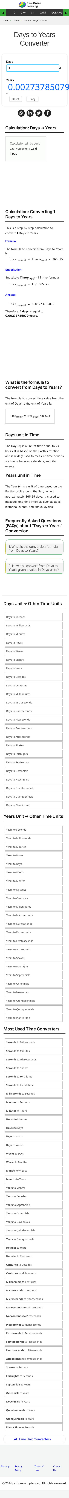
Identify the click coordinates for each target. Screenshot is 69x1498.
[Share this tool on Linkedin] (30, 113)
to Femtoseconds (24, 1333)
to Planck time (20, 1085)
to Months (16, 1162)
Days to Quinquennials (19, 796)
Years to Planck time (18, 1017)
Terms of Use (39, 1468)
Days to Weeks (14, 651)
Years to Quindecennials (20, 1000)
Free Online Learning (34, 5)
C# (32, 12)
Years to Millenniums (18, 906)
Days (9, 61)
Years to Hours (14, 855)
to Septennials (18, 1205)
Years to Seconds (16, 829)
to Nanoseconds (24, 1299)
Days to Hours (14, 642)
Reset (15, 99)
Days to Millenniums (18, 694)
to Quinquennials (20, 1239)
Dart (43, 12)
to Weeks (14, 1145)
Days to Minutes (15, 634)
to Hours (16, 1110)
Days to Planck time (17, 805)
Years (10, 80)
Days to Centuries (16, 685)
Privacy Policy (18, 1468)
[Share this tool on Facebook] (47, 113)
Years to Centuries (17, 898)
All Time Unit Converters (33, 1439)
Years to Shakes (15, 958)
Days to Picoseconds (18, 719)
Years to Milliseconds (18, 838)
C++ (23, 12)
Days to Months (15, 659)
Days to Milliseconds (18, 625)
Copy (32, 99)
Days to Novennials (17, 779)
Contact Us (57, 1468)
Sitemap (5, 1466)
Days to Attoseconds (18, 736)
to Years (16, 1179)
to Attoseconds (24, 1350)
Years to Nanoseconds (19, 923)
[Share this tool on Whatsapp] (21, 113)
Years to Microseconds (19, 915)
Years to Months (15, 881)
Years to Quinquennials (20, 1009)
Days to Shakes (15, 745)
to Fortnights (19, 1076)
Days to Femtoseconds (19, 728)
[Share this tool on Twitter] (38, 113)
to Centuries (18, 1256)
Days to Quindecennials (20, 788)
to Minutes (18, 1051)
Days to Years (14, 668)
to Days (14, 1127)
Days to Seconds (15, 617)
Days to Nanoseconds (19, 711)
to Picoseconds (23, 1316)
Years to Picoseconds (18, 932)
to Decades (16, 1196)
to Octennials (17, 1213)
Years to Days (14, 864)
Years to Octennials (17, 983)
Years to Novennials (18, 992)
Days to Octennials (17, 771)
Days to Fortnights (17, 753)
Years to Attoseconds (18, 949)
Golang (56, 12)
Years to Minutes (16, 846)
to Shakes (17, 1068)
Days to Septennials (18, 762)
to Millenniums (21, 1273)
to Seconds (20, 1093)
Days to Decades (16, 676)
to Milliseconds (20, 1042)
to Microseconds (21, 1059)
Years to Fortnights (17, 966)
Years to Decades (16, 889)
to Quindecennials (20, 1230)
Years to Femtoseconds (19, 941)
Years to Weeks (15, 872)
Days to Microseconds (19, 702)
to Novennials (18, 1222)
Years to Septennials (18, 975)
